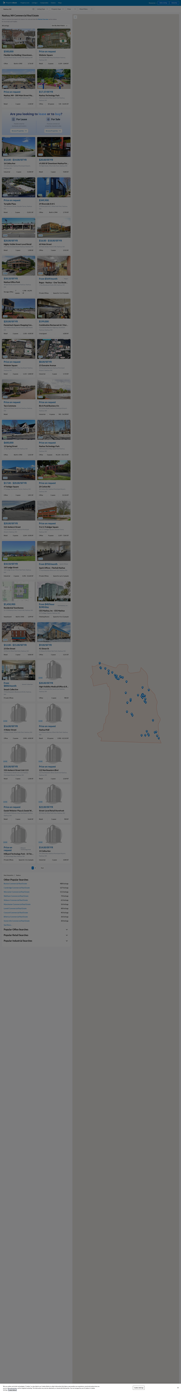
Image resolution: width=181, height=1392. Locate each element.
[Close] (178, 1388)
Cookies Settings (138, 1387)
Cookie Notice (12, 1390)
